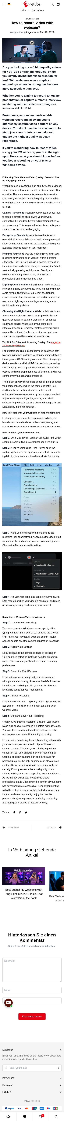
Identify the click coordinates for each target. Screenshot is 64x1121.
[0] (40, 1116)
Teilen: (5, 812)
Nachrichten (38, 10)
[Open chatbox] (8, 1003)
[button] (9, 4)
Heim (23, 10)
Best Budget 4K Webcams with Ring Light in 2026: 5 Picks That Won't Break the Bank (24, 894)
